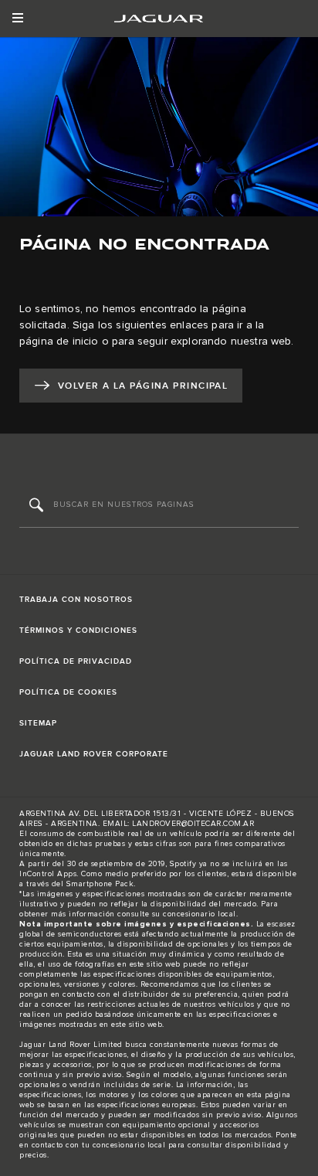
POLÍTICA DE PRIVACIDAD (75, 661)
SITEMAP (38, 723)
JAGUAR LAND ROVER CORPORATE (93, 754)
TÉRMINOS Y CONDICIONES (78, 630)
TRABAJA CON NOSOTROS (76, 599)
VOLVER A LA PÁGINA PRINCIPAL (143, 386)
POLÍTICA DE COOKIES (68, 692)
